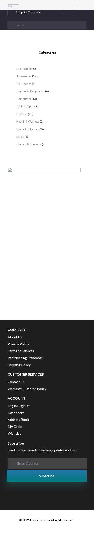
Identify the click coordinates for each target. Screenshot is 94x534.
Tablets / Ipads (25, 106)
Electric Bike (24, 68)
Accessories (23, 76)
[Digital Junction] (13, 5)
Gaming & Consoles (28, 144)
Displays (21, 114)
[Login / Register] (84, 14)
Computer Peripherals (30, 91)
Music (20, 136)
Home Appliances (27, 129)
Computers (23, 99)
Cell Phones (23, 84)
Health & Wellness (27, 121)
